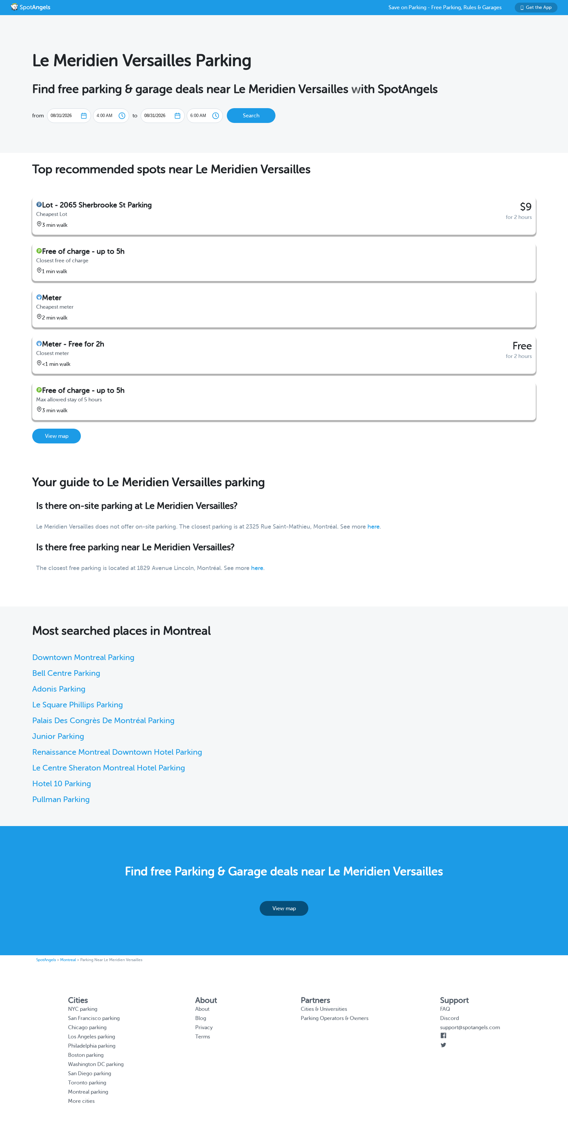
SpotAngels (46, 960)
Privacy (204, 1028)
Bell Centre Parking (66, 673)
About (202, 1009)
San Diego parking (89, 1074)
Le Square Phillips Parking (77, 704)
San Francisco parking (94, 1018)
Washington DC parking (96, 1064)
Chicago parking (87, 1028)
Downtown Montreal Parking (83, 657)
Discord (449, 1018)
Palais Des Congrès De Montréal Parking (103, 720)
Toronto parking (87, 1083)
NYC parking (82, 1009)
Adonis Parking (58, 689)
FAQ (445, 1009)
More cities (81, 1101)
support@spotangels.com (470, 1028)
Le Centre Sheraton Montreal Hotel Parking (108, 768)
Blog (200, 1018)
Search (251, 116)
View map (56, 436)
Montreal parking (88, 1092)
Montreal (68, 960)
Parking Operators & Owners (334, 1018)
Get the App (539, 7)
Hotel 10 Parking (61, 783)
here (373, 526)
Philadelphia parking (91, 1046)
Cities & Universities (324, 1009)
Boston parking (86, 1055)
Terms (202, 1037)
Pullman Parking (61, 799)
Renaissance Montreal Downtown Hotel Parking (117, 752)
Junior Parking (58, 736)
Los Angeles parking (91, 1037)
